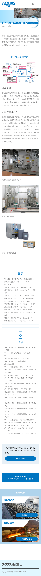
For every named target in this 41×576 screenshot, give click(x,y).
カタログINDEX (20, 458)
